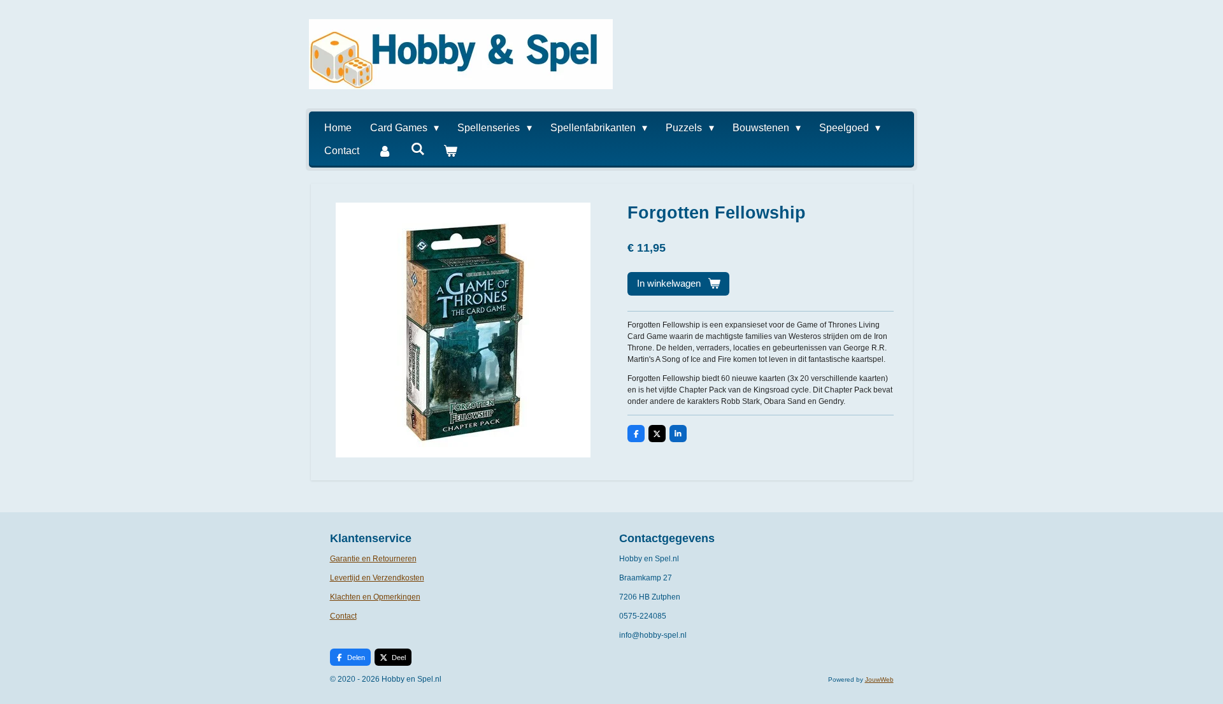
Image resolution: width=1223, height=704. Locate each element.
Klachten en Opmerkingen (375, 597)
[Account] (384, 151)
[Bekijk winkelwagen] (450, 151)
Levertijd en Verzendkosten (377, 577)
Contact (343, 616)
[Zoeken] (417, 149)
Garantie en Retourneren (373, 558)
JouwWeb (879, 679)
